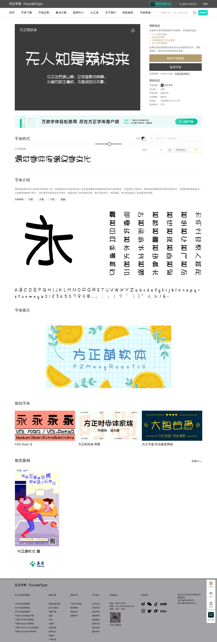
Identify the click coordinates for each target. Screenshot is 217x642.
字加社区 (96, 608)
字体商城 (145, 12)
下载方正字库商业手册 (24, 616)
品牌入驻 (96, 624)
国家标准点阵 (54, 604)
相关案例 (22, 460)
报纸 (51, 616)
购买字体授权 (175, 58)
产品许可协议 (76, 604)
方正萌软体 (20, 149)
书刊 (51, 620)
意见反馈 (96, 627)
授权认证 (74, 612)
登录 (205, 4)
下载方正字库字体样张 (24, 620)
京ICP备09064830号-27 (187, 603)
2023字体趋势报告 (22, 612)
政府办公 (52, 631)
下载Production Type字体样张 (27, 627)
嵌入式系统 (53, 608)
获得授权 (74, 608)
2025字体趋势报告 (22, 608)
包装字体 (52, 612)
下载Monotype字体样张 (24, 624)
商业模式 (96, 620)
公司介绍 (96, 604)
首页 (12, 12)
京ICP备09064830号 (186, 600)
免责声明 (96, 616)
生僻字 (51, 624)
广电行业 (52, 639)
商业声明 (96, 612)
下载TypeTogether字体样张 (25, 631)
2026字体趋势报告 (22, 604)
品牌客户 (74, 616)
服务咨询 (96, 631)
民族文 (51, 635)
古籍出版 (52, 627)
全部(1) (195, 461)
